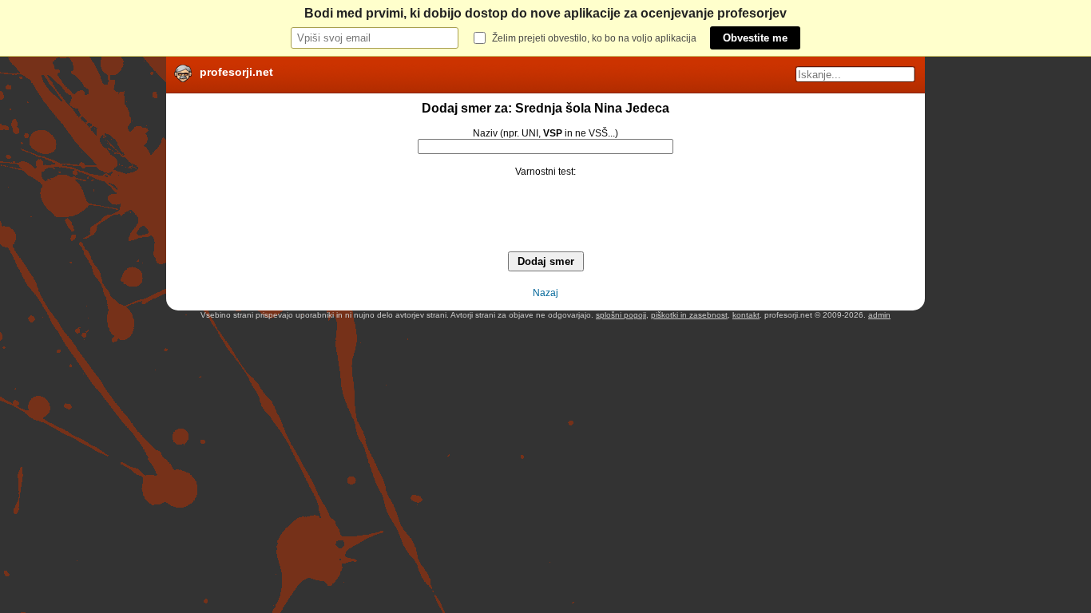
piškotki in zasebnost (689, 314)
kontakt (746, 314)
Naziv (485, 133)
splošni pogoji (621, 314)
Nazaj (545, 293)
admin (879, 314)
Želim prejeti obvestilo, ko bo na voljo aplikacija (594, 38)
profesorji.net (236, 71)
